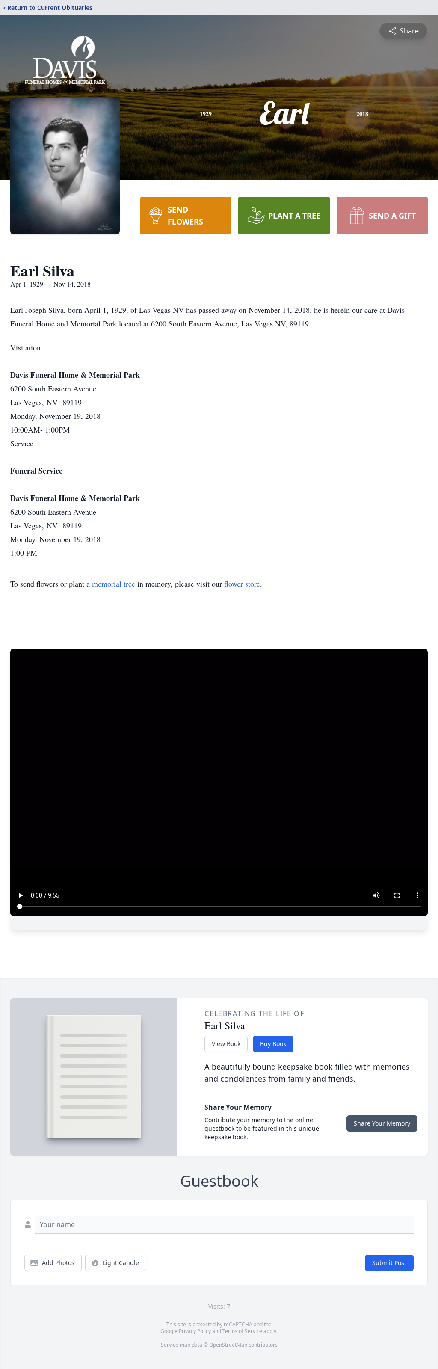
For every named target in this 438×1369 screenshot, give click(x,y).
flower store (242, 583)
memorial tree (113, 583)
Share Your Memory (382, 1123)
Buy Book (273, 1044)
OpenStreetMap (228, 1344)
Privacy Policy (195, 1331)
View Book (226, 1044)
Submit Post (389, 1263)
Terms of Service (242, 1331)
